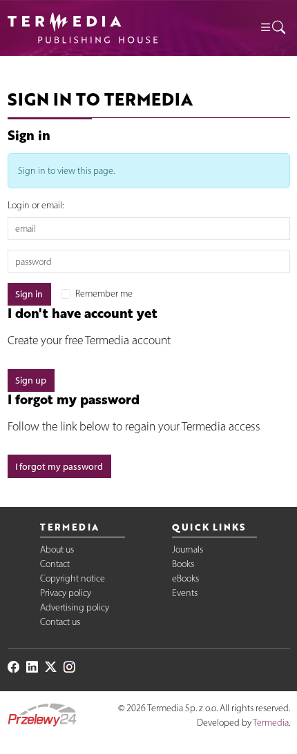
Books (183, 564)
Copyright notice (72, 578)
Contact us (60, 622)
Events (185, 593)
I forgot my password (59, 467)
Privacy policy (65, 593)
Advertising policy (74, 607)
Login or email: (36, 205)
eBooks (185, 578)
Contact (55, 564)
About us (57, 549)
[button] (272, 28)
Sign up (30, 380)
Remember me (104, 293)
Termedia (271, 722)
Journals (187, 549)
